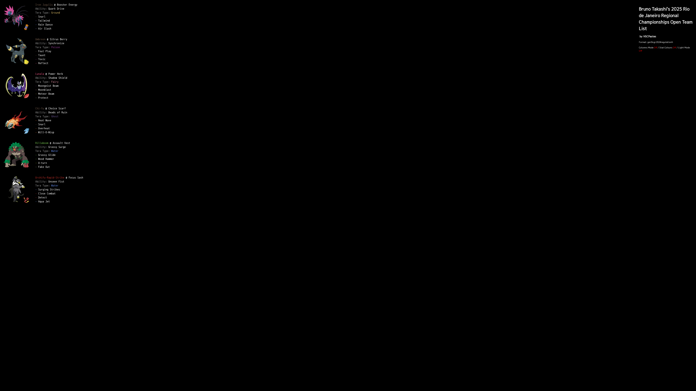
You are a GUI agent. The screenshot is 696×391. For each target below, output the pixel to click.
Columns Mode (646, 47)
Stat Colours (665, 47)
